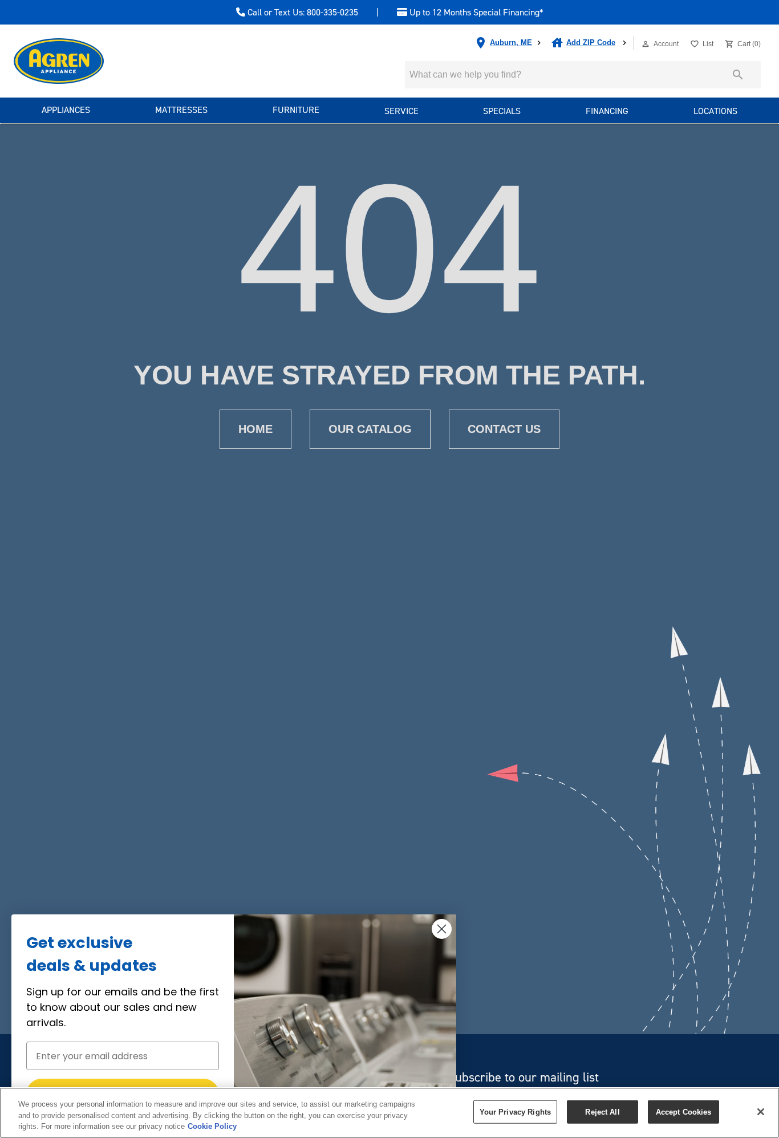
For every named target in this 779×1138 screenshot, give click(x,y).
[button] (645, 44)
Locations (715, 111)
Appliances (66, 110)
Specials (502, 111)
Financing (607, 111)
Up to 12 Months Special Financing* (475, 12)
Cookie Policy (212, 1126)
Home (255, 429)
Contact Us (504, 429)
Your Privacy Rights (515, 1111)
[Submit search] (738, 74)
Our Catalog (370, 429)
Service (401, 111)
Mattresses (181, 110)
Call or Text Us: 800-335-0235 (301, 12)
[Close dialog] (442, 929)
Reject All (602, 1111)
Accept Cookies (684, 1111)
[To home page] (79, 61)
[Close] (760, 1111)
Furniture (296, 110)
